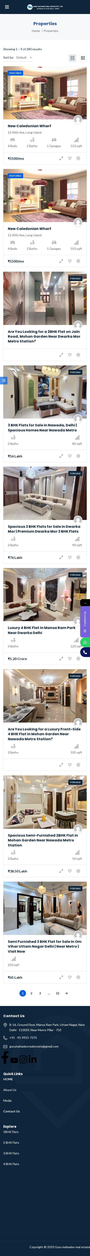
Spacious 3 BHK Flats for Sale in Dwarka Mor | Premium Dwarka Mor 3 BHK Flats (44, 529)
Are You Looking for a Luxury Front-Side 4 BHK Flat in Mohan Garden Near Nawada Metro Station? (44, 734)
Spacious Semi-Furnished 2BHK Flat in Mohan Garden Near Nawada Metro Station (43, 840)
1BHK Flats (11, 1132)
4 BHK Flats (11, 1164)
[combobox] (24, 57)
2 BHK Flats (11, 1142)
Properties (51, 31)
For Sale (75, 278)
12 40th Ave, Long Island (25, 132)
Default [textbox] (21, 57)
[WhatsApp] (85, 642)
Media (7, 1100)
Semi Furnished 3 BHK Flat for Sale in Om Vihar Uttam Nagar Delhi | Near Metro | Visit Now (44, 946)
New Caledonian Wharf (29, 126)
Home (36, 31)
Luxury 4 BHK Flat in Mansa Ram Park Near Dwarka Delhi (42, 630)
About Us (9, 1090)
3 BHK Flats (11, 1153)
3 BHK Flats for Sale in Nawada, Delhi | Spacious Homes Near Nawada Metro (42, 428)
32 (57, 993)
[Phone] (85, 652)
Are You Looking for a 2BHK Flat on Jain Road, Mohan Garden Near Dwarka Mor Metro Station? (44, 336)
